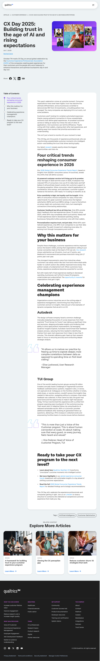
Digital (30, 634)
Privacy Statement (10, 656)
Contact (78, 608)
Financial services (33, 608)
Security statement (40, 656)
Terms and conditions (25, 656)
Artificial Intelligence (67, 515)
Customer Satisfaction (86, 515)
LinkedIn (69, 495)
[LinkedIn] (17, 648)
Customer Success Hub (59, 608)
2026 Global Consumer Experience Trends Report (59, 170)
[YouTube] (22, 648)
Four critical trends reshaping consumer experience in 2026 (14, 100)
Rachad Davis (8, 53)
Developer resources (58, 615)
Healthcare (31, 605)
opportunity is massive (73, 277)
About (77, 605)
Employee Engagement (11, 633)
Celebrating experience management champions (15, 114)
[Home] (9, 5)
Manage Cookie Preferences (58, 656)
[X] (13, 648)
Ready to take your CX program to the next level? (15, 122)
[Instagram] (5, 648)
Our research (81, 250)
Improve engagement (11, 611)
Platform (78, 612)
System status (56, 621)
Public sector (32, 612)
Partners (78, 624)
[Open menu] (93, 5)
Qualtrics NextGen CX (61, 470)
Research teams (33, 628)
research (48, 147)
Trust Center (79, 627)
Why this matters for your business (15, 107)
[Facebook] (9, 648)
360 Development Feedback (13, 636)
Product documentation (60, 612)
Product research (33, 631)
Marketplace (79, 618)
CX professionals (33, 625)
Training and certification (60, 618)
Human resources (33, 637)
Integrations (79, 621)
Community (55, 605)
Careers (77, 615)
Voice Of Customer (10, 625)
